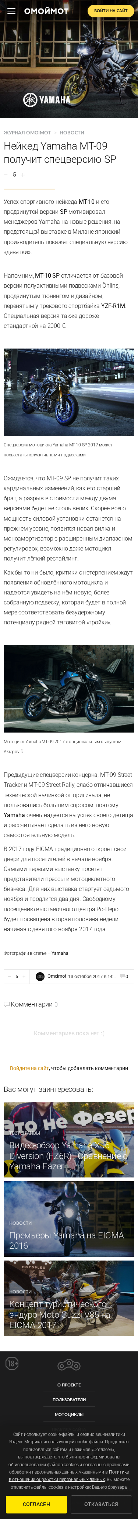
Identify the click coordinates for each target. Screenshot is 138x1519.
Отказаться (101, 1504)
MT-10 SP (47, 275)
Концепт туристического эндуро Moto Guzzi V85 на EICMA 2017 (59, 1315)
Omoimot (56, 976)
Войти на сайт (111, 11)
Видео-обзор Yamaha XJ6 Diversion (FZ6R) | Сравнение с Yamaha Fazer (68, 1156)
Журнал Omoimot (28, 133)
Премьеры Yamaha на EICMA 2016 (66, 1240)
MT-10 (87, 201)
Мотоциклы (69, 1415)
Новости (72, 133)
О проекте (69, 1385)
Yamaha (14, 815)
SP (63, 211)
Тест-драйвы (24, 1133)
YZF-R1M (113, 305)
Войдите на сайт (29, 1068)
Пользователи (69, 1400)
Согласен (36, 1504)
